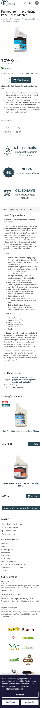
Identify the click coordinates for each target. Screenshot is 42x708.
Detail (35, 444)
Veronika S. (5, 581)
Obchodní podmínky (8, 561)
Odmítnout (10, 702)
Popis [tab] (5, 210)
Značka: (11, 21)
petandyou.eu (10, 534)
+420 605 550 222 (11, 527)
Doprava (4, 547)
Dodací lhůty (5, 558)
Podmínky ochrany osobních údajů (13, 564)
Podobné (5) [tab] (13, 210)
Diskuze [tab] (22, 210)
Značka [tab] (29, 210)
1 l (3, 449)
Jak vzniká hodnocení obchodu (12, 567)
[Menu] (36, 3)
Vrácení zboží (6, 553)
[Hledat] (24, 3)
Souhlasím (29, 702)
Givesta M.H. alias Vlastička (11, 594)
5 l (7, 449)
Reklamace (5, 555)
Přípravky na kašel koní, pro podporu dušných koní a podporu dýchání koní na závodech (24, 380)
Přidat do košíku (23, 80)
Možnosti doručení (32, 73)
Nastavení (20, 695)
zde (22, 689)
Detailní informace (7, 121)
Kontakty (4, 544)
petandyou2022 (10, 531)
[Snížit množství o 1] (9, 81)
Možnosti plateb (7, 550)
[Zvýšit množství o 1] (9, 78)
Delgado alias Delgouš (9, 608)
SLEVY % (4, 570)
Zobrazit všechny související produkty (21, 508)
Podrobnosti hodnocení (30, 19)
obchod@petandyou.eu (13, 524)
